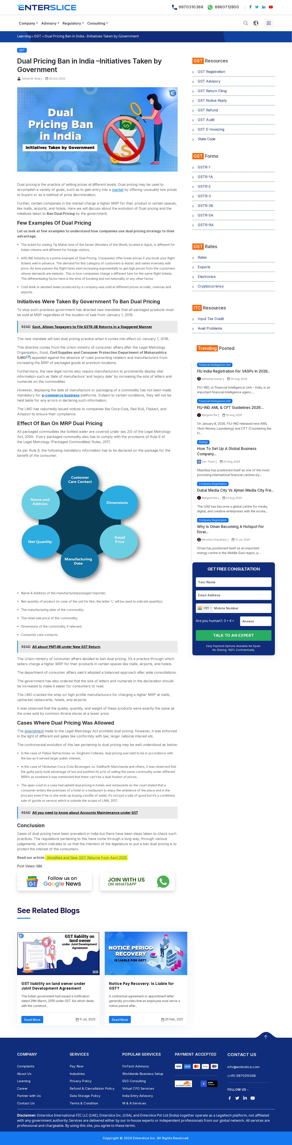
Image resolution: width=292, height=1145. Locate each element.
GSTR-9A (206, 225)
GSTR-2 (204, 186)
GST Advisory (209, 81)
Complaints (25, 1066)
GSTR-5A (205, 215)
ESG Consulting (134, 1081)
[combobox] (204, 608)
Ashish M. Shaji (31, 78)
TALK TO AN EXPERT (233, 635)
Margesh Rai (209, 415)
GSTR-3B (205, 205)
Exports (204, 267)
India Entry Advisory (137, 1096)
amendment (34, 731)
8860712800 (227, 7)
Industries (77, 1074)
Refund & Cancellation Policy (92, 1088)
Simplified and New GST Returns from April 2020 (86, 857)
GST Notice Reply (212, 100)
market (117, 189)
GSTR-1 (204, 167)
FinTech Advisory (135, 1066)
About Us (24, 1074)
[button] (245, 23)
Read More (32, 1019)
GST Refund (208, 110)
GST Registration (211, 71)
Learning (24, 36)
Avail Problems (210, 328)
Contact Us (26, 1103)
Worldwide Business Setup (143, 1074)
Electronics (207, 276)
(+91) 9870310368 (241, 1076)
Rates (202, 257)
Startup (203, 442)
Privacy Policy (81, 1081)
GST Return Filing (212, 91)
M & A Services (134, 1103)
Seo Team (208, 461)
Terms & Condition (84, 1103)
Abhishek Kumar (212, 378)
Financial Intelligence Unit (215, 364)
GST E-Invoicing (211, 129)
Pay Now (77, 1066)
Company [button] (27, 23)
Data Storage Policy (85, 1096)
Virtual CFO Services (138, 1088)
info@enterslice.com (243, 1067)
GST (37, 36)
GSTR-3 (204, 196)
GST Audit (206, 120)
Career (22, 1088)
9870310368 (191, 7)
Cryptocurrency (211, 286)
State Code (206, 139)
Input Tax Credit (211, 319)
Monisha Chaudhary (214, 539)
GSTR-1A (205, 177)
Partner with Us (29, 1096)
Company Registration (213, 483)
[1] (28, 356)
